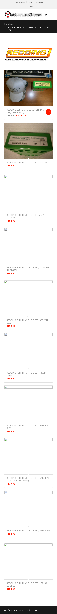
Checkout (39, 2)
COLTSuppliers (44, 27)
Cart (30, 2)
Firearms (32, 27)
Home (18, 27)
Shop (25, 27)
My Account (20, 2)
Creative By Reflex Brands (27, 610)
